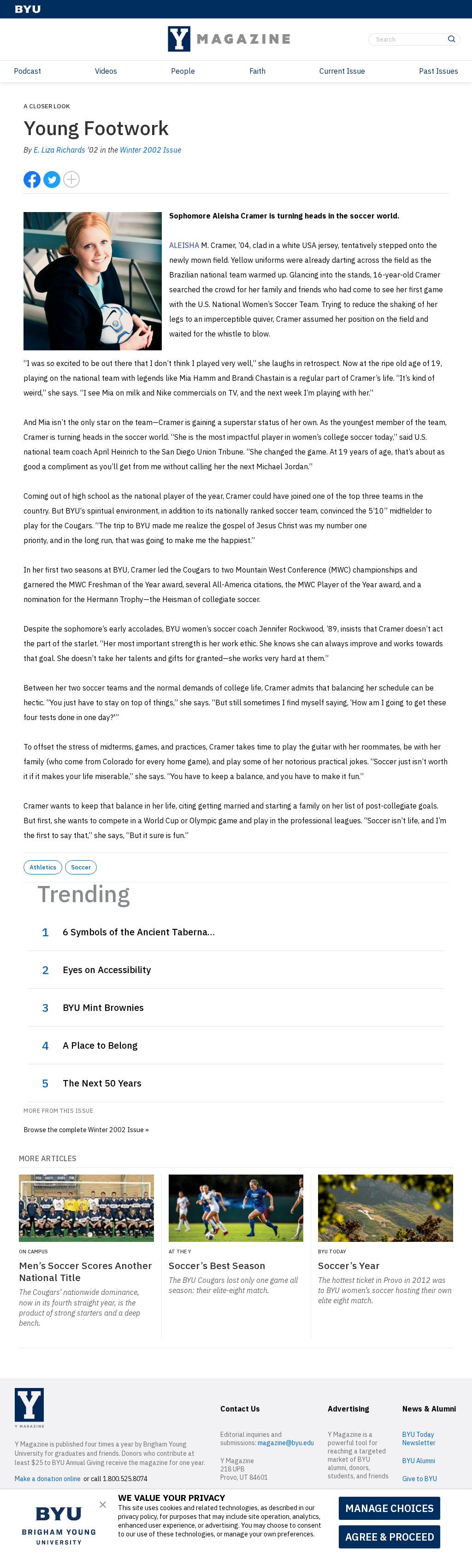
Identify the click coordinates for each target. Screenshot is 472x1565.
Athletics (43, 867)
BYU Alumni (418, 1461)
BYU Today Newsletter (419, 1438)
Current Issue (342, 71)
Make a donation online (48, 1479)
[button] (103, 1504)
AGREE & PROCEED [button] (389, 1536)
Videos (106, 71)
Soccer (81, 867)
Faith (257, 71)
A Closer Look (47, 106)
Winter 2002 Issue (150, 149)
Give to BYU (419, 1479)
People (183, 71)
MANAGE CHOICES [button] (389, 1508)
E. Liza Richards (59, 149)
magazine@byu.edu (286, 1443)
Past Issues (438, 71)
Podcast (27, 71)
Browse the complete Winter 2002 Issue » (86, 1129)
